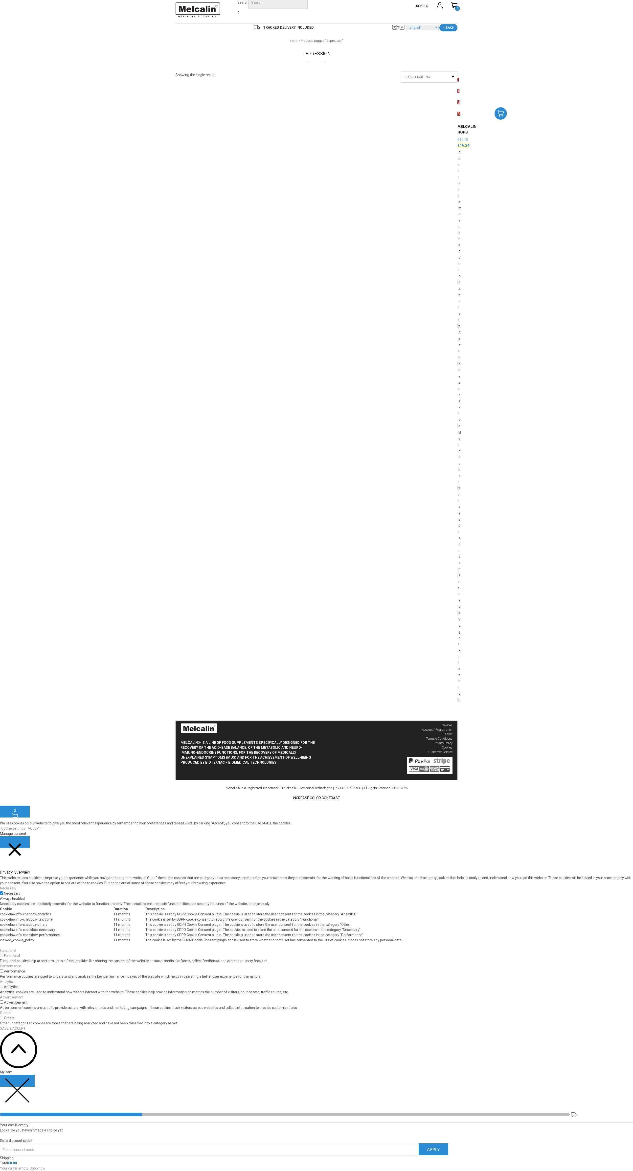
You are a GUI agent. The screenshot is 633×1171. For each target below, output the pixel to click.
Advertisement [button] (11, 997)
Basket (447, 734)
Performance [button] (10, 966)
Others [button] (5, 1013)
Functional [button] (8, 950)
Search (243, 2)
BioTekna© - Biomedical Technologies (240, 762)
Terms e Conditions (439, 738)
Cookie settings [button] (13, 828)
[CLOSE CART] (17, 1081)
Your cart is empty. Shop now (22, 1168)
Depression (458, 398)
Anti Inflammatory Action (458, 217)
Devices (447, 725)
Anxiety (458, 307)
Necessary (12, 893)
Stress (458, 597)
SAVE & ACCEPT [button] (13, 1028)
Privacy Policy (442, 743)
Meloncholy (458, 460)
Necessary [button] (8, 888)
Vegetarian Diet (458, 660)
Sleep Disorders (458, 535)
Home (294, 41)
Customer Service (440, 752)
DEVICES (422, 6)
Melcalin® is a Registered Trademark (252, 788)
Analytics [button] (7, 982)
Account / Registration (437, 729)
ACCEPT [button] (34, 828)
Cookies (447, 747)
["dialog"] (316, 1120)
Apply (433, 1150)
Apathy (458, 348)
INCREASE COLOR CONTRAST (316, 798)
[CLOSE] (15, 842)
